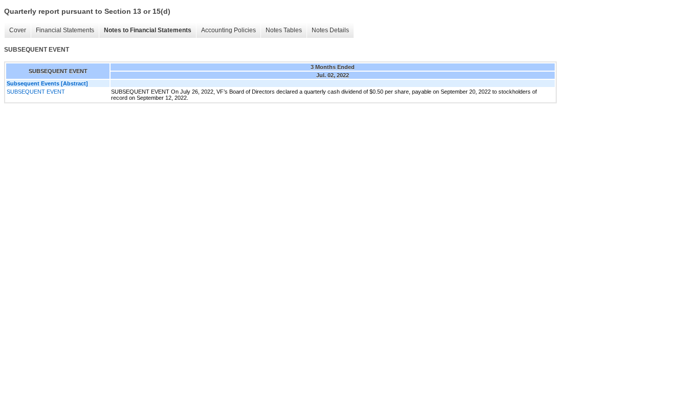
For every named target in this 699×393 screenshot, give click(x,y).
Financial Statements (65, 30)
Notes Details (330, 30)
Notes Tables (284, 30)
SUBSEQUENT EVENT (36, 92)
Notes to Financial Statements (147, 30)
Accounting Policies (228, 30)
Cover (17, 30)
